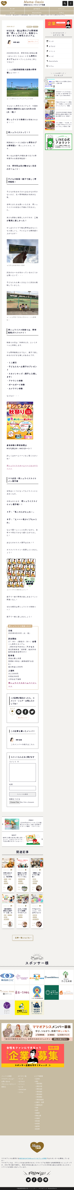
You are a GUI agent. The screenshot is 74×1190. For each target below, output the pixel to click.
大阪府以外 (39, 1105)
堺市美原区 (40, 1099)
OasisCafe (53, 61)
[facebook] (34, 1179)
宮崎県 (34, 879)
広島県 (37, 1118)
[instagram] (39, 1179)
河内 (36, 1107)
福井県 (37, 1126)
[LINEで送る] (19, 712)
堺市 (36, 1081)
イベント (35, 26)
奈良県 (37, 1123)
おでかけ (52, 46)
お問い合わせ (5, 1081)
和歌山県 (20, 915)
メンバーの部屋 (6, 1076)
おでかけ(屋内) (22, 879)
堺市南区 (35, 915)
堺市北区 (39, 1089)
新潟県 (37, 1129)
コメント (14, 761)
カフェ (5, 879)
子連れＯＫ (21, 883)
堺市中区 (29, 26)
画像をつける (14, 799)
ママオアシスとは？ (7, 1079)
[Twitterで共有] (32, 712)
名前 (11, 784)
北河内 (37, 1079)
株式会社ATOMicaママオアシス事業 (33, 1158)
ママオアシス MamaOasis (48, 1188)
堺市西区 (39, 1097)
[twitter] (28, 1179)
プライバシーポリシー (8, 1084)
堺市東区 (39, 1094)
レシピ (51, 56)
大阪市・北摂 (39, 1102)
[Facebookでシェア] (25, 712)
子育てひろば (35, 919)
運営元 (3, 1087)
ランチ (5, 881)
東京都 (37, 1121)
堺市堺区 (39, 1083)
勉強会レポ (35, 881)
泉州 (10, 879)
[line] (45, 1179)
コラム (51, 66)
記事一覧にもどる (22, 938)
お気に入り (34, 41)
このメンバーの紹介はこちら (23, 744)
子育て (5, 917)
